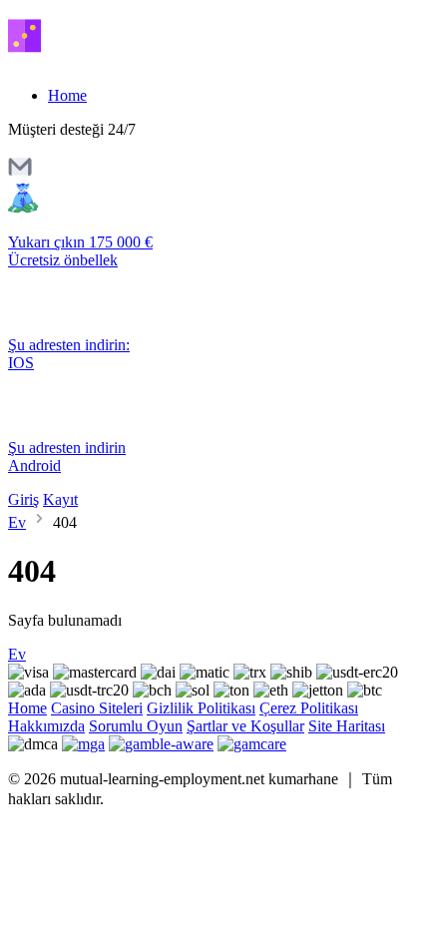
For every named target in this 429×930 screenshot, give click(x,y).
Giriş (23, 499)
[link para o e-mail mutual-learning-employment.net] (20, 173)
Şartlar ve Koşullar (245, 725)
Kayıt (60, 499)
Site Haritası (346, 725)
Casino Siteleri (97, 707)
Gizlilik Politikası (201, 707)
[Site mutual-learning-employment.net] (92, 61)
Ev (17, 522)
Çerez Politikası (308, 707)
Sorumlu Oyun (136, 725)
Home (67, 95)
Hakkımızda (46, 725)
